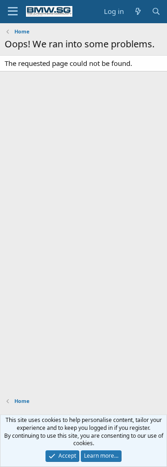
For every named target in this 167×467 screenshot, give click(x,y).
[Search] (156, 11)
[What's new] (137, 11)
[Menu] (13, 11)
